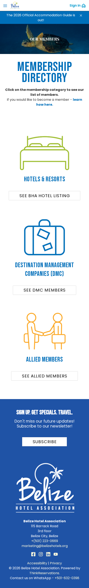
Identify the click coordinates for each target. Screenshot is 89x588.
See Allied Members (44, 376)
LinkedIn (48, 554)
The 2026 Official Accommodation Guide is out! (40, 17)
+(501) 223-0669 (44, 541)
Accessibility (37, 563)
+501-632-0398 (67, 578)
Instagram (41, 554)
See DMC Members (45, 290)
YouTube (56, 554)
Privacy (56, 563)
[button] (81, 15)
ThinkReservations (44, 573)
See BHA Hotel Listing (44, 196)
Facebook (33, 554)
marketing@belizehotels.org (45, 545)
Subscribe (45, 442)
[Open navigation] (5, 5)
